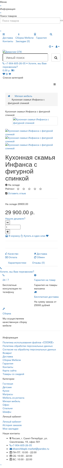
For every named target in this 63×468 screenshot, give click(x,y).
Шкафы (7, 411)
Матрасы (8, 394)
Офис (6, 404)
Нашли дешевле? (15, 218)
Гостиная (8, 383)
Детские (7, 387)
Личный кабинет (12, 421)
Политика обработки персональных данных (28, 346)
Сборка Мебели (24, 37)
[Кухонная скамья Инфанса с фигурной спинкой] (35, 121)
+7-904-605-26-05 (22, 445)
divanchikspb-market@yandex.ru (30, 448)
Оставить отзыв (17, 193)
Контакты (8, 41)
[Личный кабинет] (57, 46)
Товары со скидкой (13, 374)
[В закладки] (47, 235)
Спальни (8, 408)
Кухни (6, 390)
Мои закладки (10, 428)
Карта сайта (9, 370)
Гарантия (41, 37)
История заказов (12, 425)
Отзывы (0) (38, 262)
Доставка (8, 37)
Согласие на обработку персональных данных (29, 349)
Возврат (7, 353)
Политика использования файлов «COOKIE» (28, 342)
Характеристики (17, 262)
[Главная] (9, 96)
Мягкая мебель (11, 401)
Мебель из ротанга (13, 397)
